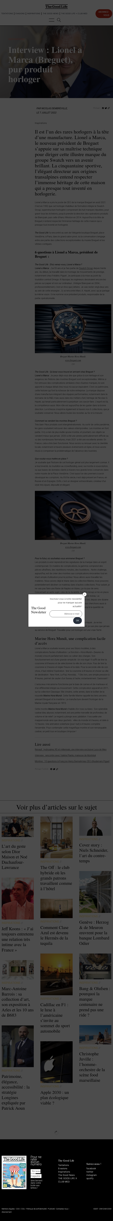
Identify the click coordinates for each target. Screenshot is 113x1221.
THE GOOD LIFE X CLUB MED (67, 1180)
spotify (90, 1178)
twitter (89, 1171)
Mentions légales (8, 1209)
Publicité (51, 1209)
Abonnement (7, 1212)
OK (77, 620)
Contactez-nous (62, 1209)
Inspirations (64, 1171)
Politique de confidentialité (36, 1209)
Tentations (63, 1165)
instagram (91, 1175)
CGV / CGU (20, 1209)
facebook (91, 1168)
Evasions (62, 1168)
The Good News (66, 1175)
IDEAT (95, 1209)
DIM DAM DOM (105, 1209)
